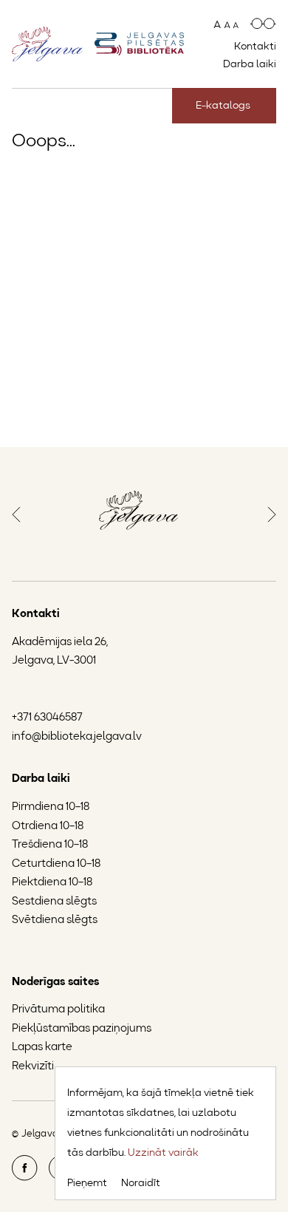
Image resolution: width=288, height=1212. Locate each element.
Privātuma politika (58, 1009)
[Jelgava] (139, 514)
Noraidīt (140, 1183)
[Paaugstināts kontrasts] (263, 25)
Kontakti (255, 46)
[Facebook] (25, 1178)
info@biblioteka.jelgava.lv (77, 737)
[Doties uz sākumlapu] (139, 44)
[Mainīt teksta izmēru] (226, 24)
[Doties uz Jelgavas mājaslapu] (47, 44)
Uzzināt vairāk (163, 1153)
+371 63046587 (47, 718)
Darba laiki (249, 64)
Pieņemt (87, 1183)
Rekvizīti (33, 1066)
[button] (16, 512)
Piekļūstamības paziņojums (81, 1029)
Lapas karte (42, 1047)
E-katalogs (223, 106)
